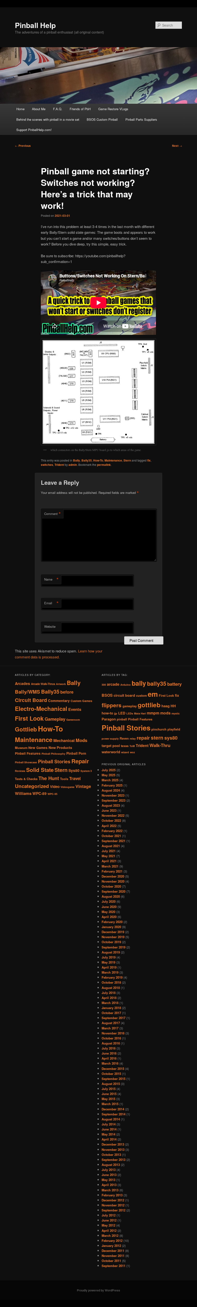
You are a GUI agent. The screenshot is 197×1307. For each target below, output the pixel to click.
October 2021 (111, 835)
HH (173, 705)
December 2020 (113, 876)
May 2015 (108, 1098)
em (153, 694)
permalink (104, 464)
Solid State (40, 770)
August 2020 (111, 896)
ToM (132, 746)
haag (165, 705)
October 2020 (111, 886)
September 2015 (113, 1078)
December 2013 (113, 1144)
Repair (80, 761)
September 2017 (113, 1018)
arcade (113, 684)
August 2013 (111, 1164)
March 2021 (110, 866)
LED (121, 713)
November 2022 (113, 815)
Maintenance (113, 460)
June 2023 (109, 810)
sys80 (171, 737)
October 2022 (111, 820)
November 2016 (113, 1033)
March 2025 (110, 780)
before (67, 692)
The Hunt (48, 778)
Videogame (67, 787)
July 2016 (109, 1048)
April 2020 (109, 916)
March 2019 (110, 972)
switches (47, 464)
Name (51, 579)
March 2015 (110, 1104)
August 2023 (111, 805)
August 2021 (111, 846)
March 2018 (110, 1002)
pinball (122, 719)
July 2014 (109, 1124)
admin (72, 464)
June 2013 (109, 1174)
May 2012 (108, 1225)
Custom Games (81, 701)
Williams (23, 793)
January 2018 (111, 1007)
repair (143, 737)
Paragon (109, 719)
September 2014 (113, 1114)
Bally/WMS (27, 691)
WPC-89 (39, 793)
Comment (52, 514)
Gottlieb (26, 729)
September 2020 (113, 891)
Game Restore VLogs (113, 109)
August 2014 (111, 1119)
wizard (125, 752)
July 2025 (109, 770)
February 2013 (112, 1195)
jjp (115, 713)
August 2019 (111, 952)
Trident (59, 464)
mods (165, 713)
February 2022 (112, 830)
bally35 (156, 683)
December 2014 (113, 1109)
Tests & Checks (26, 779)
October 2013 (111, 1154)
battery (174, 684)
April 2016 (109, 1058)
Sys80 (74, 770)
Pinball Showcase (26, 762)
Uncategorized (32, 785)
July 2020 (109, 901)
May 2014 (108, 1134)
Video (55, 786)
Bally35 (86, 460)
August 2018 (111, 987)
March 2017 (110, 1028)
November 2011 (113, 1255)
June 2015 (109, 1093)
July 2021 (109, 851)
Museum (21, 748)
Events (74, 709)
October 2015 (111, 1073)
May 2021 (108, 856)
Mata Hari (140, 713)
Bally (76, 460)
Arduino (125, 684)
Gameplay (55, 719)
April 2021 (109, 861)
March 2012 (110, 1235)
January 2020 (111, 927)
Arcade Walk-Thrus (43, 684)
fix (149, 460)
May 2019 (108, 962)
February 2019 (112, 977)
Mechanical (64, 740)
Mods (81, 740)
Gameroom (73, 719)
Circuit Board (31, 699)
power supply (110, 738)
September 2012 (113, 1210)
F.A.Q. (57, 109)
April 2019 (109, 967)
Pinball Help (35, 25)
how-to (107, 713)
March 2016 (110, 1063)
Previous (23, 145)
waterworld (111, 751)
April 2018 (109, 997)
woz (132, 752)
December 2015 (113, 1068)
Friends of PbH (80, 109)
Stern (127, 460)
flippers (112, 705)
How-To (98, 460)
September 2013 (113, 1159)
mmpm (153, 713)
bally (139, 683)
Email (51, 603)
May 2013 (108, 1179)
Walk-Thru (159, 745)
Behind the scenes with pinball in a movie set (47, 119)
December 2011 (113, 1250)
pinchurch (158, 729)
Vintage (83, 786)
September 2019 (113, 947)
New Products (60, 747)
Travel (75, 778)
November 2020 (113, 881)
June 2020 (109, 906)
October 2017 (111, 1012)
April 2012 (109, 1230)
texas (125, 746)
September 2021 (113, 841)
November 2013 (113, 1149)
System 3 (86, 771)
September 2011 (113, 1265)
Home (20, 109)
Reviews (20, 771)
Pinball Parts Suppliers (141, 119)
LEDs (129, 713)
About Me (38, 109)
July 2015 (109, 1088)
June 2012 (109, 1220)
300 (104, 684)
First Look (29, 718)
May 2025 (108, 775)
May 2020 (108, 911)
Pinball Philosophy (53, 753)
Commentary (59, 700)
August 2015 (111, 1083)
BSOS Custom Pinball (102, 119)
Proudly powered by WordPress (98, 1290)
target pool (111, 745)
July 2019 (109, 957)
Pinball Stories (54, 761)
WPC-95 (52, 794)
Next (177, 145)
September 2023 (113, 800)
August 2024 (111, 790)
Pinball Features (28, 753)
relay (133, 738)
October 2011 (111, 1260)
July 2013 (109, 1169)
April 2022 (109, 825)
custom (141, 695)
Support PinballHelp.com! (34, 129)
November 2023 (113, 795)
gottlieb (149, 704)
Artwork (61, 684)
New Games (38, 747)
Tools (64, 779)
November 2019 (113, 937)
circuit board (124, 695)
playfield (173, 729)
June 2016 (109, 1053)
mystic (176, 713)
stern (157, 737)
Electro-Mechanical (41, 708)
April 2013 (109, 1184)
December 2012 (113, 1200)
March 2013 (110, 1190)
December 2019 (113, 932)
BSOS (107, 695)
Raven (124, 738)
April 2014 (109, 1139)
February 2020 (112, 921)
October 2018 (111, 982)
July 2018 (109, 992)
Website (49, 626)
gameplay (130, 706)
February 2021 (112, 871)
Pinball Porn (76, 753)
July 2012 (109, 1215)
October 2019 (111, 942)
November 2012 (113, 1205)
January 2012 (111, 1245)
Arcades (22, 683)
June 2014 (109, 1129)
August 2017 (111, 1023)
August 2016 (111, 1043)
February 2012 (112, 1240)
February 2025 (112, 785)
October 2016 (111, 1038)
